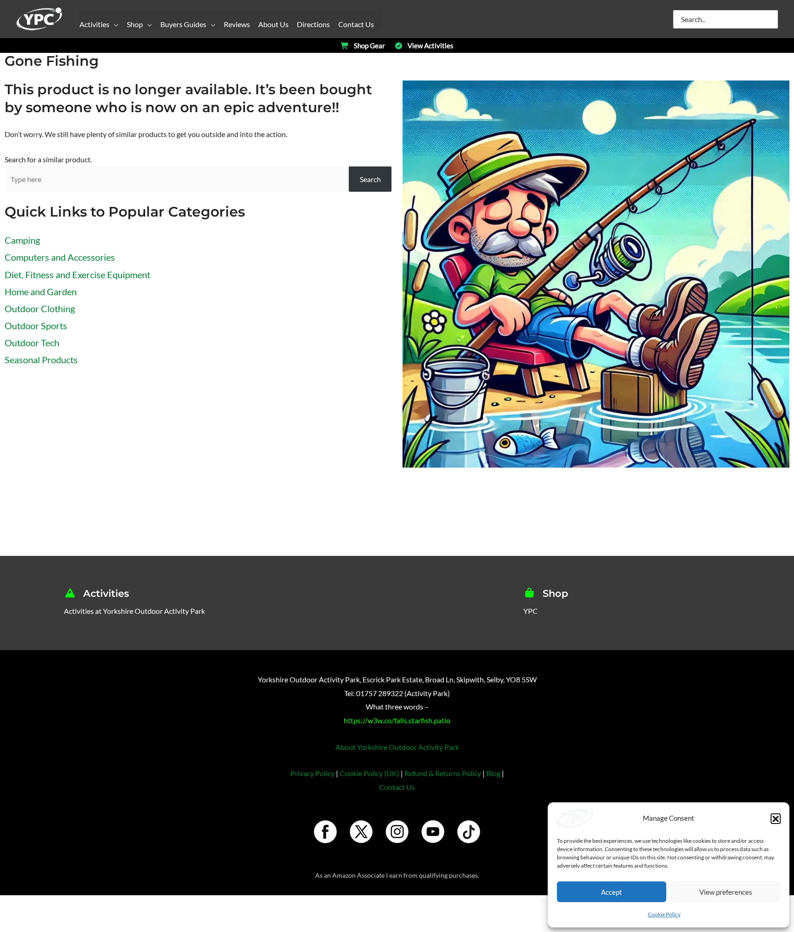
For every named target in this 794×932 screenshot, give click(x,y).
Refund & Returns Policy (442, 773)
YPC (530, 610)
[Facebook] (325, 832)
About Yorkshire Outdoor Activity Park (397, 747)
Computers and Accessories (60, 257)
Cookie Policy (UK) (369, 773)
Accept (611, 892)
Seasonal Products (41, 359)
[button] (775, 818)
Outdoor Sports (36, 325)
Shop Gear (369, 45)
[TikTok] (468, 832)
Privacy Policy (312, 773)
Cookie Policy (664, 914)
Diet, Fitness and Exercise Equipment (77, 274)
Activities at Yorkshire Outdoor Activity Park (134, 610)
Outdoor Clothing (40, 308)
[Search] (771, 19)
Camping (22, 240)
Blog (493, 773)
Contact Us (397, 787)
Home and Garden (41, 291)
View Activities (431, 45)
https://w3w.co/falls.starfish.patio (397, 720)
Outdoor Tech (32, 342)
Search (370, 179)
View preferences (725, 892)
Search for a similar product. (48, 159)
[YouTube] (432, 832)
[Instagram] (397, 832)
